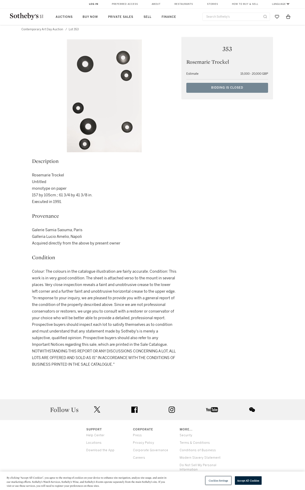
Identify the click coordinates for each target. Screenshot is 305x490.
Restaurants (183, 4)
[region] (152, 481)
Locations (94, 443)
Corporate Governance (150, 450)
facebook (134, 410)
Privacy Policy (143, 443)
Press (137, 435)
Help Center (95, 435)
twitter (97, 409)
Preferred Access (125, 4)
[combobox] (236, 17)
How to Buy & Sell (245, 4)
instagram (172, 410)
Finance (169, 17)
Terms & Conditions (195, 443)
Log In (93, 4)
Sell (147, 17)
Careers (139, 457)
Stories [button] (212, 4)
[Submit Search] (265, 16)
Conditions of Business (198, 450)
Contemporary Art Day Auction (42, 29)
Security (186, 435)
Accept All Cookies (248, 480)
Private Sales (120, 17)
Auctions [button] (64, 17)
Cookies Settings (218, 480)
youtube (212, 409)
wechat (252, 410)
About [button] (156, 4)
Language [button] (279, 4)
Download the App (100, 450)
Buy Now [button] (90, 17)
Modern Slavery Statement (200, 457)
